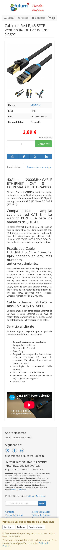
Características (14, 167)
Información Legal (41, 511)
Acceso (24, 17)
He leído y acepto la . (27, 496)
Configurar (8, 527)
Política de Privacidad (18, 490)
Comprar (43, 144)
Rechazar (21, 527)
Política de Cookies (41, 515)
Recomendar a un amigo (39, 167)
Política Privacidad (14, 515)
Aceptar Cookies (36, 527)
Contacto (39, 17)
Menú (10, 17)
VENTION (35, 105)
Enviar (41, 503)
